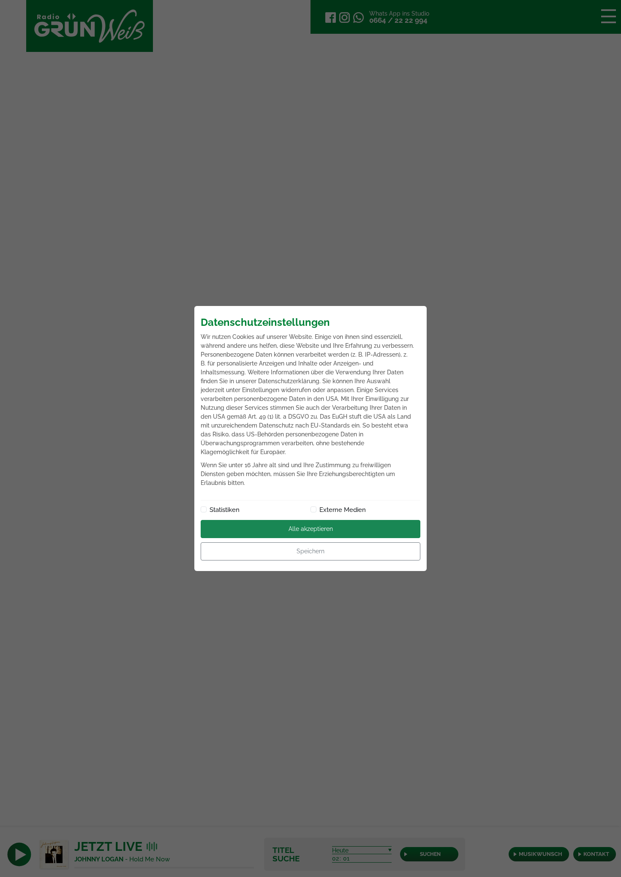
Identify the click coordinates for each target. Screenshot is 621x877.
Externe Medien (342, 510)
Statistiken (225, 510)
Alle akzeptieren (311, 528)
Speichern (310, 551)
